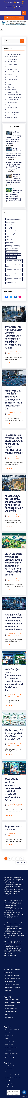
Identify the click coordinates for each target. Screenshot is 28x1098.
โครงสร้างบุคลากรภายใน (12, 985)
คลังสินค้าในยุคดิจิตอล (11, 240)
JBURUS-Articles (12, 57)
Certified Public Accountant (13, 219)
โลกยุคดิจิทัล (8, 1051)
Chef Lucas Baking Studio (12, 1003)
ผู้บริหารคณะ (10, 87)
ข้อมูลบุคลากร (11, 74)
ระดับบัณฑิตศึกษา (11, 90)
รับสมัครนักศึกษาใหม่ (12, 92)
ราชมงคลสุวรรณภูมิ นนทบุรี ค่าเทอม (14, 261)
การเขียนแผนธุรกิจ (10, 234)
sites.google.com (10, 1084)
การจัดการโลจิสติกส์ (11, 225)
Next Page (21, 862)
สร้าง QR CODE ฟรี (10, 1042)
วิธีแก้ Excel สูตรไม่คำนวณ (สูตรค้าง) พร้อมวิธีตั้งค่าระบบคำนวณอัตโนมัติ (14, 735)
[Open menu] (1, 29)
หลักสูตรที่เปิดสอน (12, 105)
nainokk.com (9, 1081)
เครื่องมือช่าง (8, 1069)
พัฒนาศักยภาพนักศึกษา (12, 251)
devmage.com (9, 1006)
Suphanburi (8, 7)
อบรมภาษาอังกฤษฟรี (11, 282)
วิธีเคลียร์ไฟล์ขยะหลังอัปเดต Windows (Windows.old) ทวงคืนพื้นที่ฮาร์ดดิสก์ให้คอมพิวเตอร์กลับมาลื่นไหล (13, 790)
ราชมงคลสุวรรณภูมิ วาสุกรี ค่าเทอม (13, 270)
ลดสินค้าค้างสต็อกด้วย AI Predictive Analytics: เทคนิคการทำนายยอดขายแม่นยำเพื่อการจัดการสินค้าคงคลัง (13, 622)
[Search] (24, 13)
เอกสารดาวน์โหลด (12, 107)
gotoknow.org (9, 1057)
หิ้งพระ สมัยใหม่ (9, 1045)
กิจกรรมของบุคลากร (12, 67)
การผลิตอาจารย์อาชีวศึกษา (12, 231)
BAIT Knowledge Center (14, 54)
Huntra (19, 2)
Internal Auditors (10, 222)
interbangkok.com (11, 1012)
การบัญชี (8, 228)
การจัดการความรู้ (11, 62)
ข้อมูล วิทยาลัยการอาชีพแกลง (13, 828)
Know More (8, 363)
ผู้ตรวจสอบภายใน (10, 242)
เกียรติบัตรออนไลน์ (10, 1066)
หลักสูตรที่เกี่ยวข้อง (12, 102)
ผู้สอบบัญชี (16, 245)
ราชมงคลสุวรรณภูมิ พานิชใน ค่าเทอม (13, 265)
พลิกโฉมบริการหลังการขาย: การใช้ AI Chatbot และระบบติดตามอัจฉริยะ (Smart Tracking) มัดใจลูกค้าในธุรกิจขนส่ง (14, 166)
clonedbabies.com (11, 1009)
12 (21, 859)
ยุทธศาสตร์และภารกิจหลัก (12, 988)
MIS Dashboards (12, 59)
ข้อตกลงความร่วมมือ (12, 69)
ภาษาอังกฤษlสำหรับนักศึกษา (13, 254)
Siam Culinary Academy (12, 1000)
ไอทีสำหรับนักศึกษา (12, 117)
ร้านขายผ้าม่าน (9, 1072)
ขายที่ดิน (7, 1015)
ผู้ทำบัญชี (8, 245)
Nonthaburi (19, 7)
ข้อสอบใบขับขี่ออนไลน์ (11, 1054)
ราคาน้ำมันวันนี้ (9, 1018)
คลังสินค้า (8, 237)
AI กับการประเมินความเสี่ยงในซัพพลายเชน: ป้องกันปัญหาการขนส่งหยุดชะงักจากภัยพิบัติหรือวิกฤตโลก (13, 152)
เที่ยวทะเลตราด (9, 1036)
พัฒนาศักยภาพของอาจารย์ (12, 248)
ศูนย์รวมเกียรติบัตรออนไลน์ (12, 1078)
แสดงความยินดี (11, 115)
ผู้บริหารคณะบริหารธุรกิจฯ (12, 979)
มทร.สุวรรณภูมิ (8, 973)
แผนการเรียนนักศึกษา (13, 112)
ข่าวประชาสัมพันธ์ (12, 77)
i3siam (7, 1039)
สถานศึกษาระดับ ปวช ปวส (14, 95)
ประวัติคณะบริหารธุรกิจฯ (12, 976)
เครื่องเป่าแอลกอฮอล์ (11, 1048)
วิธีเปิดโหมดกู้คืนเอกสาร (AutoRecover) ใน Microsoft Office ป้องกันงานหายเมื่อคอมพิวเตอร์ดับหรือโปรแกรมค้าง (14, 680)
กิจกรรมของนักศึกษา (12, 64)
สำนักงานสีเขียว (9, 1087)
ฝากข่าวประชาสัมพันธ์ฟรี (12, 1075)
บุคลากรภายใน (11, 82)
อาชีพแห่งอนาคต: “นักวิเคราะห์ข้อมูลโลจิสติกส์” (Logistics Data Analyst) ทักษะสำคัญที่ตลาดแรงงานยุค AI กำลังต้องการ (13, 137)
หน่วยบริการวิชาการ (12, 100)
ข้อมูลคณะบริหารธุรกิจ (13, 72)
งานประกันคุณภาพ (12, 79)
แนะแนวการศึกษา (12, 110)
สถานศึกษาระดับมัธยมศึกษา (14, 97)
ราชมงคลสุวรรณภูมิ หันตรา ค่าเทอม (13, 279)
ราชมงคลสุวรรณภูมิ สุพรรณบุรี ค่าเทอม (13, 274)
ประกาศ (9, 84)
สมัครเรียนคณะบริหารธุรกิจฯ (14, 18)
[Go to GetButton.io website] (24, 1096)
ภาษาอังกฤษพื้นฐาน (11, 257)
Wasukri (10, 2)
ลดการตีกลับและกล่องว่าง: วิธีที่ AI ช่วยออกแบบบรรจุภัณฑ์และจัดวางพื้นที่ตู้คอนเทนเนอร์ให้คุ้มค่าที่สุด (13, 179)
